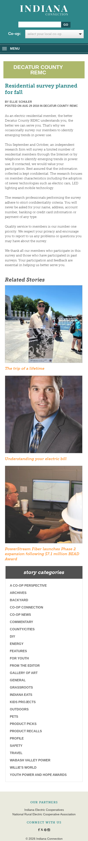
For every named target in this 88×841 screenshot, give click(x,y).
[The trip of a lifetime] (43, 325)
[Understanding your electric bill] (43, 416)
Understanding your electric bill (36, 458)
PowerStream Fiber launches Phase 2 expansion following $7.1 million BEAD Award (42, 554)
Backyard (19, 600)
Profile (17, 738)
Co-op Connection (26, 607)
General (18, 680)
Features (18, 651)
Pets (14, 716)
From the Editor (25, 665)
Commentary (21, 622)
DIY (12, 636)
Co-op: (14, 33)
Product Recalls (26, 731)
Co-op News (20, 614)
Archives (18, 593)
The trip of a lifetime (24, 368)
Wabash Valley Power (30, 760)
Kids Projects (23, 702)
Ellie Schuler (21, 101)
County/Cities (22, 629)
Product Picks (23, 724)
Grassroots (21, 687)
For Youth (19, 658)
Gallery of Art (24, 673)
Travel (16, 753)
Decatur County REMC (60, 105)
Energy (16, 644)
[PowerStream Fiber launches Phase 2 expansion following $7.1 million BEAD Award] (43, 506)
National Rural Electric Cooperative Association (44, 814)
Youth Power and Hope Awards (38, 775)
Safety (16, 745)
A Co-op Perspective (28, 585)
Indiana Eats (21, 694)
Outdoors (19, 709)
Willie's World (23, 767)
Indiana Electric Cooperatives (44, 809)
